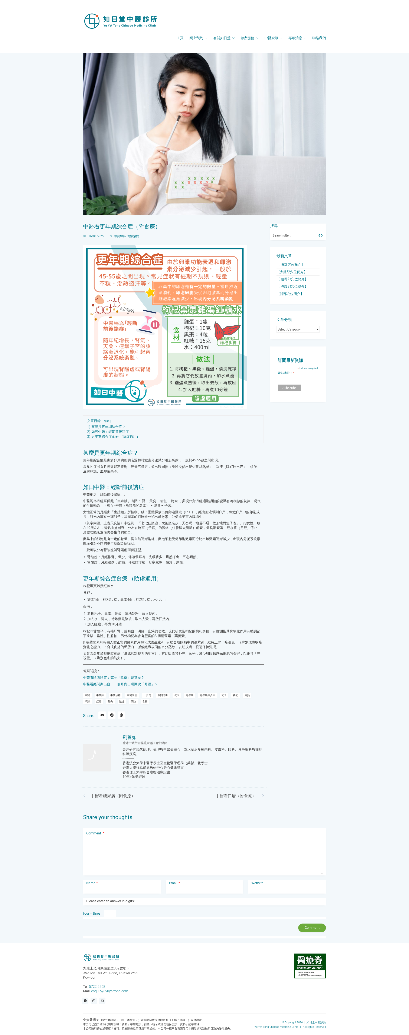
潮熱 (247, 695)
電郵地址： (286, 373)
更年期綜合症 (207, 695)
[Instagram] (94, 1001)
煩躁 (87, 701)
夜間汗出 (163, 695)
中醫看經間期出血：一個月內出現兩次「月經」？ (120, 684)
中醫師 (100, 695)
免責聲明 (89, 1020)
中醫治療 (115, 695)
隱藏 (106, 421)
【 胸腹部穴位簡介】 (292, 286)
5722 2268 (97, 986)
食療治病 (133, 236)
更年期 (189, 695)
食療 (144, 701)
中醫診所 (132, 695)
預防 (133, 701)
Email (174, 883)
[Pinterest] (121, 715)
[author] (97, 757)
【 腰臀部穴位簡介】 (292, 279)
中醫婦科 (120, 236)
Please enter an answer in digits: (110, 901)
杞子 (224, 695)
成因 (176, 695)
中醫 (87, 695)
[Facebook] (111, 715)
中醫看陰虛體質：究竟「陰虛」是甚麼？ (113, 678)
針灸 (110, 701)
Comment (95, 833)
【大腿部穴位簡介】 (292, 272)
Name (92, 883)
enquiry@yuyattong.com (109, 991)
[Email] (102, 715)
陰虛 (121, 701)
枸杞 (235, 695)
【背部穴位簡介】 (290, 294)
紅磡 (98, 701)
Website (257, 883)
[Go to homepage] (120, 21)
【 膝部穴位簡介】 (291, 264)
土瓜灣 (147, 695)
